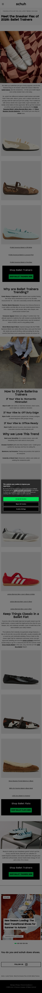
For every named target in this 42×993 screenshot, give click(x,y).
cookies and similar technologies (22, 490)
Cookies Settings (21, 509)
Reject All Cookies (21, 504)
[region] (21, 496)
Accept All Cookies (21, 499)
